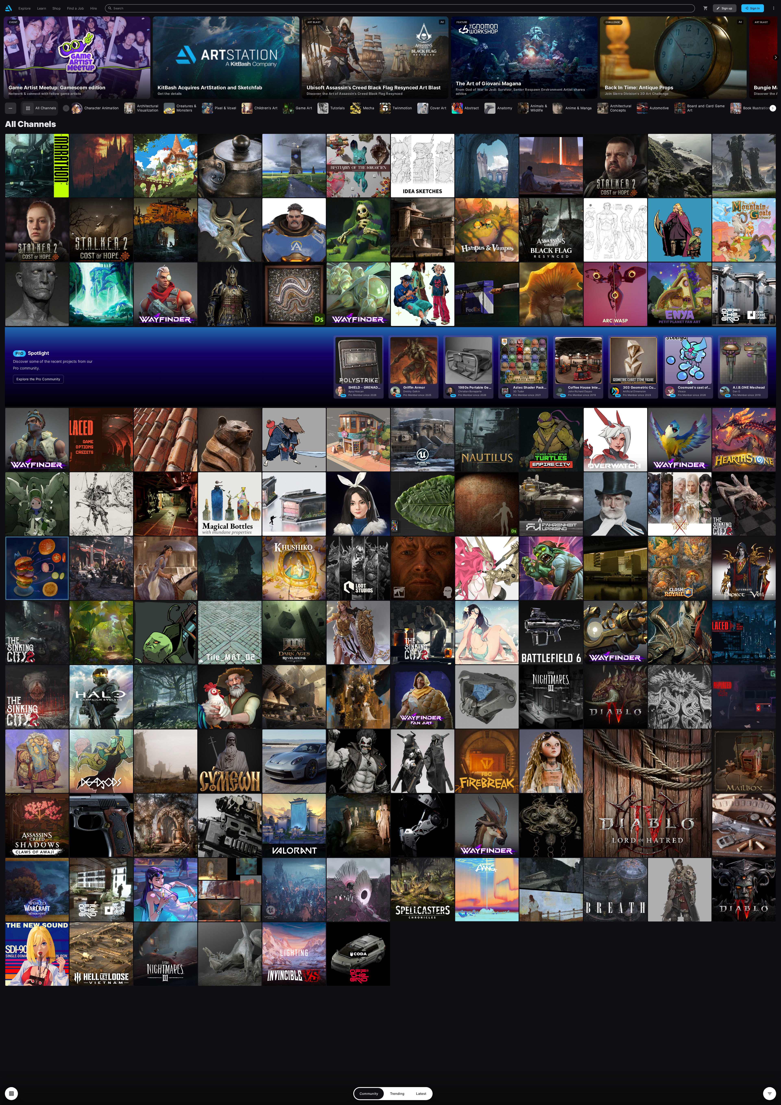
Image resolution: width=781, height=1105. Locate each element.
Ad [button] (442, 21)
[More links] (773, 8)
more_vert (65, 188)
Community (369, 1094)
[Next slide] (776, 57)
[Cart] (705, 8)
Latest (421, 1094)
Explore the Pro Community (38, 379)
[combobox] (400, 8)
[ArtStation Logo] (8, 8)
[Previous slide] (5, 57)
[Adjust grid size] (11, 1093)
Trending (397, 1094)
